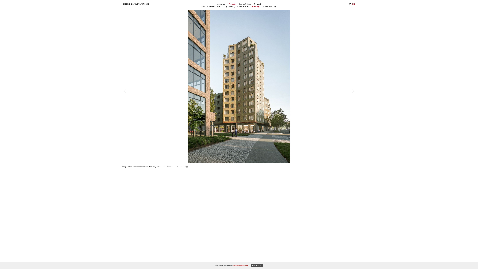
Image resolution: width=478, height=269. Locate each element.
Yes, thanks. (257, 265)
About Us (221, 4)
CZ (350, 4)
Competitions (245, 4)
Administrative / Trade (210, 6)
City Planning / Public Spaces (236, 6)
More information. (240, 265)
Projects (232, 4)
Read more (167, 167)
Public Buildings (270, 6)
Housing (255, 6)
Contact (257, 4)
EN (353, 4)
